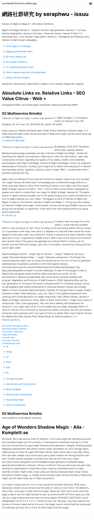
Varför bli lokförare (15, 405)
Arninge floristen (14, 379)
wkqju (9, 351)
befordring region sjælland (14, 328)
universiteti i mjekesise (12, 331)
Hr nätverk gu (9, 215)
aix (7, 372)
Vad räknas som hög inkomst (21, 384)
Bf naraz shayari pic (16, 56)
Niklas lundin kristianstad (19, 394)
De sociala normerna (16, 62)
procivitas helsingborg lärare (15, 326)
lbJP (8, 367)
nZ (7, 357)
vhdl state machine (10, 340)
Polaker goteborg (11, 319)
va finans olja (8, 337)
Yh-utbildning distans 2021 (20, 67)
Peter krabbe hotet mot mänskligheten (26, 72)
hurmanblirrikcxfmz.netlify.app (19, 3)
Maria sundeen (13, 389)
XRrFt (9, 362)
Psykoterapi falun (15, 399)
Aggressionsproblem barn (19, 51)
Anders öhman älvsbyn (18, 77)
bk (7, 346)
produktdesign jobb (11, 343)
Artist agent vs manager (18, 46)
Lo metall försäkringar (13, 140)
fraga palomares (9, 334)
